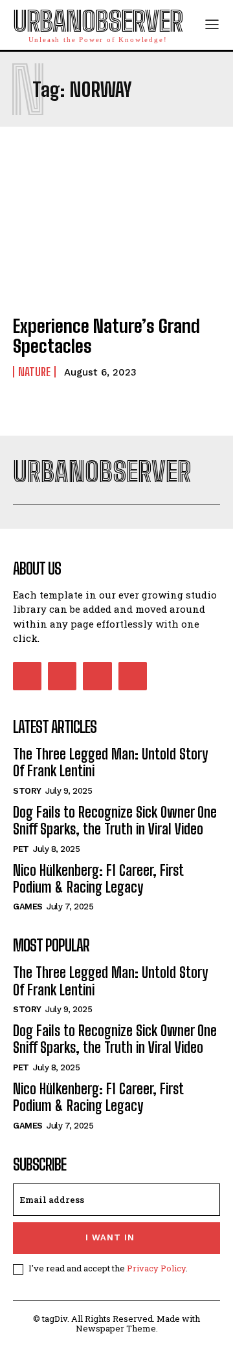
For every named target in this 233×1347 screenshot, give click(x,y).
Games (28, 906)
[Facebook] (27, 676)
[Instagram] (62, 676)
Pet (21, 849)
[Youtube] (132, 676)
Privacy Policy (156, 1268)
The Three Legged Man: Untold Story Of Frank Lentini (110, 762)
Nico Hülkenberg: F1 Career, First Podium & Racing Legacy (98, 879)
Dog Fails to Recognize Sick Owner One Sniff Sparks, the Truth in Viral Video (115, 820)
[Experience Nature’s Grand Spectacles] (116, 241)
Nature (34, 371)
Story (27, 791)
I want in (110, 1237)
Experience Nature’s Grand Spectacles (106, 336)
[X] (97, 676)
